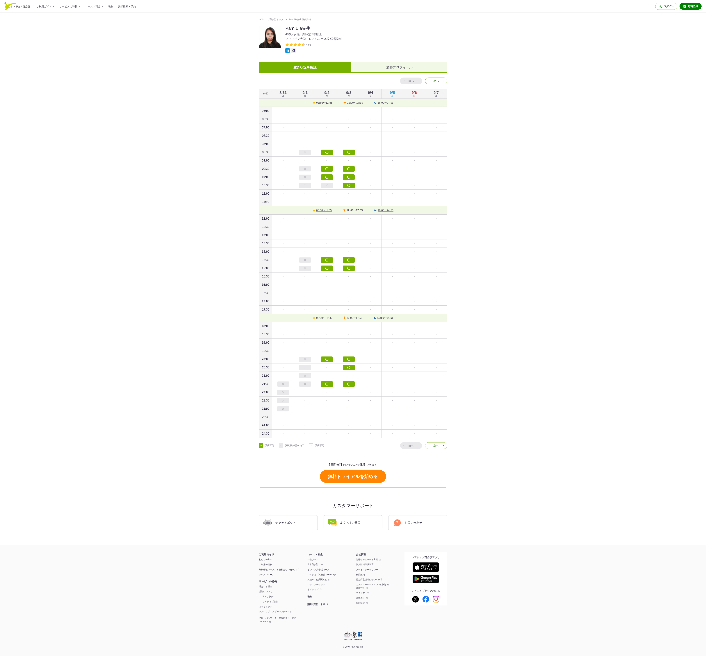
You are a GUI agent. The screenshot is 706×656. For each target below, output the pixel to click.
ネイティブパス (315, 589)
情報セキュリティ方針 (367, 559)
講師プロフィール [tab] (399, 67)
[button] (436, 81)
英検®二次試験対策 (317, 579)
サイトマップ (362, 593)
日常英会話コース (316, 564)
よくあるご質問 (350, 522)
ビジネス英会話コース (318, 569)
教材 (110, 6)
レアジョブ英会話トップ (271, 19)
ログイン (669, 6)
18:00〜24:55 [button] (385, 102)
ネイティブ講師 (270, 601)
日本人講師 (268, 596)
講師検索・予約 (127, 6)
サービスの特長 (68, 6)
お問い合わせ (413, 522)
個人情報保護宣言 (365, 564)
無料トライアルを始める (353, 476)
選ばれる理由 (265, 586)
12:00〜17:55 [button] (355, 102)
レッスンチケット (316, 584)
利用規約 (360, 574)
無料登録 (693, 6)
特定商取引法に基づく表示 (369, 579)
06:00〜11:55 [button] (324, 102)
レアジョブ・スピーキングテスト (275, 611)
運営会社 (360, 598)
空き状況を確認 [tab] (305, 67)
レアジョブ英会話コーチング (321, 574)
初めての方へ (265, 559)
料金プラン (312, 559)
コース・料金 (93, 6)
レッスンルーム (266, 574)
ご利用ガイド (44, 6)
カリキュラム (265, 606)
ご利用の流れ (265, 564)
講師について (265, 591)
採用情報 (360, 603)
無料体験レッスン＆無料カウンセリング (279, 569)
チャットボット (285, 522)
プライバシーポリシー (367, 569)
